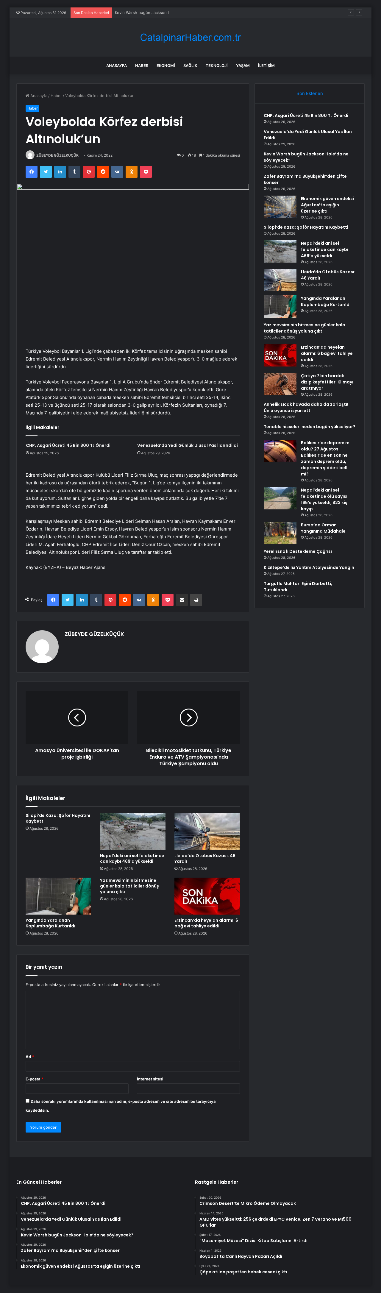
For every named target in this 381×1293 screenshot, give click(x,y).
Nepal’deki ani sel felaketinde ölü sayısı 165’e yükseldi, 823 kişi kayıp (325, 499)
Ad (30, 1056)
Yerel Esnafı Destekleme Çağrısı (298, 551)
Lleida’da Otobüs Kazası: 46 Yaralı (204, 858)
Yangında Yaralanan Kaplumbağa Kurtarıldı (50, 923)
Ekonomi (166, 65)
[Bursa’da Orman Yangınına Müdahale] (280, 533)
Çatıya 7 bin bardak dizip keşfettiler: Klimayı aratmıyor (327, 382)
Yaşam (243, 65)
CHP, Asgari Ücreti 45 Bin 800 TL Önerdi (68, 445)
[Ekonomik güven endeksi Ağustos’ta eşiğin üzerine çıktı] (280, 207)
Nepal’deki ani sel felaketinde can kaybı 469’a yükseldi (132, 858)
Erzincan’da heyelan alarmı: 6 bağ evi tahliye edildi (206, 923)
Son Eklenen (309, 93)
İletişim (266, 65)
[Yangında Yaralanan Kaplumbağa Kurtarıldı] (58, 896)
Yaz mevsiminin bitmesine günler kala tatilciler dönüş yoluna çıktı (129, 886)
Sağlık (190, 65)
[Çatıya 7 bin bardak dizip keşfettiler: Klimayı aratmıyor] (280, 384)
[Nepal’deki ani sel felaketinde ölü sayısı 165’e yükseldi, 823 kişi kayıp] (280, 498)
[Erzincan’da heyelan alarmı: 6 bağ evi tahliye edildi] (207, 896)
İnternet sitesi (150, 1079)
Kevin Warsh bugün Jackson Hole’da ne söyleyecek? (163, 12)
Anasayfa (116, 65)
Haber (141, 65)
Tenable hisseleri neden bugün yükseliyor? (309, 427)
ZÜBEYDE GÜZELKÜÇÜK (57, 155)
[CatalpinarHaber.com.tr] (190, 37)
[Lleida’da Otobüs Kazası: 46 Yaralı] (207, 831)
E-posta (34, 1079)
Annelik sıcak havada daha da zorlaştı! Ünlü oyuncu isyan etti (306, 407)
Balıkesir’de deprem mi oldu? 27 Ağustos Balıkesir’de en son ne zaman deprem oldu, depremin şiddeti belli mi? (326, 458)
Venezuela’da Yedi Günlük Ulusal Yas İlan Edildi (187, 445)
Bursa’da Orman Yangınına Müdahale (323, 528)
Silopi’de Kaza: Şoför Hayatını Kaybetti (58, 818)
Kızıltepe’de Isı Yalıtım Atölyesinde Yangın (309, 567)
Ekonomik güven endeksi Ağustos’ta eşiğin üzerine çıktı (327, 205)
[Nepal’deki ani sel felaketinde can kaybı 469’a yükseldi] (132, 831)
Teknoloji (217, 65)
